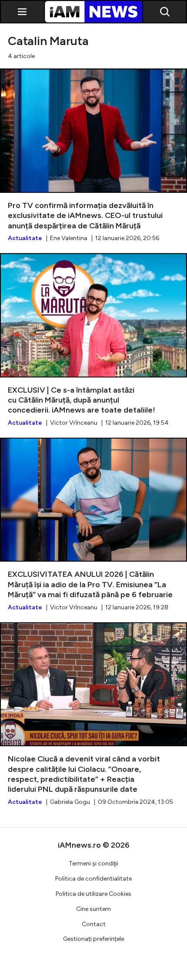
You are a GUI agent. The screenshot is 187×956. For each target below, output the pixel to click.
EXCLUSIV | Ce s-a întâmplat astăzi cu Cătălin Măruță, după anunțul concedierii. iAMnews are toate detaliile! (93, 340)
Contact (94, 924)
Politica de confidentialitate (93, 878)
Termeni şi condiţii (93, 863)
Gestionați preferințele (93, 939)
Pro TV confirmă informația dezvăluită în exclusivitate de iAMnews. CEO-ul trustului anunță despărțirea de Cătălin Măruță (93, 155)
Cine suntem (93, 909)
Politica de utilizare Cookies (93, 893)
